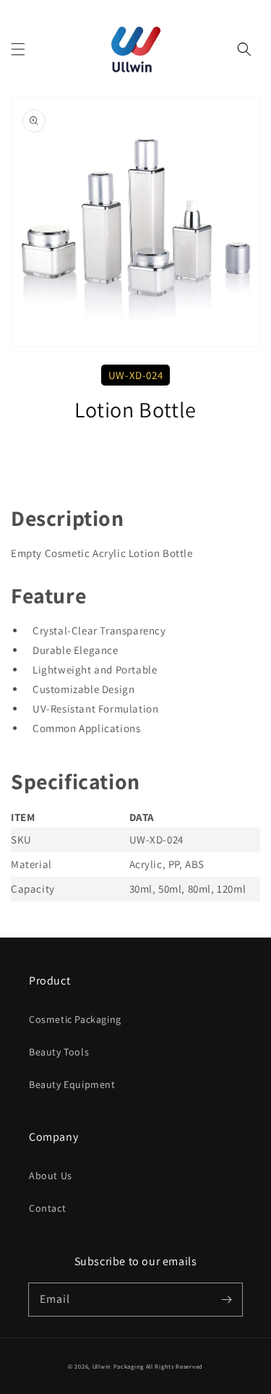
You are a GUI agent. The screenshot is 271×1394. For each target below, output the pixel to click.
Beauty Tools (59, 1051)
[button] (18, 49)
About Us (50, 1175)
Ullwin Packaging (118, 1366)
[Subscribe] (226, 1299)
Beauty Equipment (72, 1084)
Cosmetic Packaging (75, 1019)
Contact (47, 1208)
